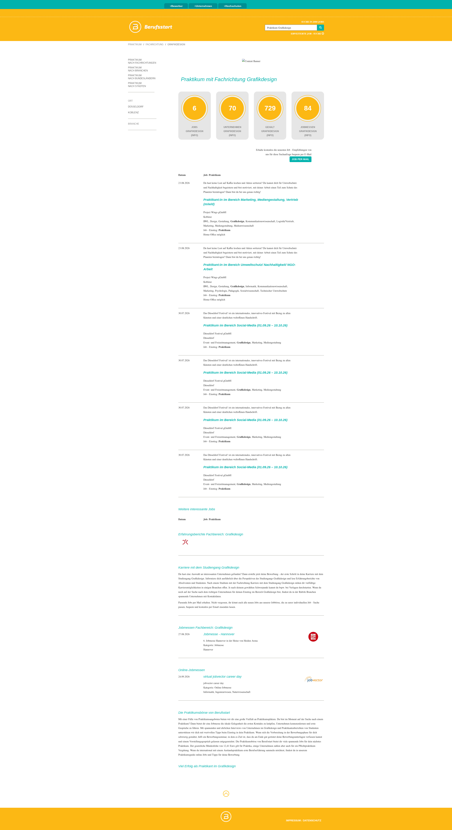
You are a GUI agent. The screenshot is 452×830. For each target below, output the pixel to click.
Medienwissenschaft (244, 225)
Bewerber (177, 6)
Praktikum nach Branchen (138, 69)
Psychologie (221, 290)
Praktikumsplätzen (266, 719)
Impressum (293, 820)
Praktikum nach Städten (137, 84)
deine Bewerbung (230, 754)
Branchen (311, 592)
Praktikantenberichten (293, 728)
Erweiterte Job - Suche (306, 33)
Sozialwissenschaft (249, 290)
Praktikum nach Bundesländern (141, 77)
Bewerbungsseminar (217, 736)
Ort (130, 101)
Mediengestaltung (224, 225)
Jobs (301, 741)
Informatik (251, 286)
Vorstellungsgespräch (199, 741)
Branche (133, 123)
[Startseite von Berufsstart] (151, 26)
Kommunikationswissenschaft (260, 221)
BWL (206, 221)
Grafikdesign (280, 578)
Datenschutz (312, 820)
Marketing (208, 225)
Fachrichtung (154, 44)
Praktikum (135, 44)
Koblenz (133, 112)
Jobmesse (215, 723)
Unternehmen (204, 6)
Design (213, 221)
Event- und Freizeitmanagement (219, 342)
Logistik (280, 221)
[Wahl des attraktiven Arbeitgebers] (251, 60)
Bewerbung (272, 574)
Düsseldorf (136, 106)
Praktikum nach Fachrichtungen (142, 61)
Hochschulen (233, 6)
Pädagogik (233, 290)
